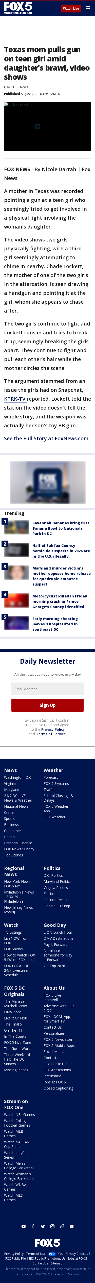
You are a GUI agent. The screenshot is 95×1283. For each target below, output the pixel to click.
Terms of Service (51, 734)
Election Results (56, 899)
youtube (24, 1226)
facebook (33, 1226)
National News (16, 806)
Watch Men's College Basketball (19, 1165)
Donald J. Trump (57, 905)
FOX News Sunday (19, 849)
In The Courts (15, 1036)
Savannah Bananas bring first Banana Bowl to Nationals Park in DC (60, 528)
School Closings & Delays (58, 798)
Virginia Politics (56, 887)
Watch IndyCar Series (16, 1155)
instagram (52, 1226)
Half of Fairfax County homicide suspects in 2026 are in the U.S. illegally (61, 551)
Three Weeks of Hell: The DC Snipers (17, 1059)
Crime (9, 812)
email (72, 1226)
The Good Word (17, 1048)
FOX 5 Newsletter (58, 1039)
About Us (54, 988)
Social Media (54, 1051)
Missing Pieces (16, 1069)
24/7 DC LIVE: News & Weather (18, 798)
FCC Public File (55, 1063)
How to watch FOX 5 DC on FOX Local (19, 957)
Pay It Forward (56, 944)
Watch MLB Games (13, 1133)
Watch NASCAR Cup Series (16, 1144)
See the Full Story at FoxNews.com (46, 438)
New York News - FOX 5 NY (18, 883)
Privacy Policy (53, 729)
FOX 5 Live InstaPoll (52, 997)
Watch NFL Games (19, 1114)
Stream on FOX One (16, 1104)
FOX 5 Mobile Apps (59, 1045)
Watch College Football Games (17, 1123)
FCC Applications (57, 1069)
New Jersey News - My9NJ (19, 909)
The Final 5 (13, 1024)
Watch (11, 925)
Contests (51, 1057)
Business (11, 824)
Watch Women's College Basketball (19, 1176)
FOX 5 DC (10, 87)
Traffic (49, 789)
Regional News (14, 871)
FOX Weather (54, 817)
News (24, 87)
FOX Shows (13, 949)
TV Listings (13, 932)
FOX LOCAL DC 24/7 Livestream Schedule (17, 970)
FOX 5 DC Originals (14, 991)
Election (50, 893)
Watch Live (71, 8)
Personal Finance (18, 842)
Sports (9, 818)
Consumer (12, 830)
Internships (53, 1076)
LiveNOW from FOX (16, 940)
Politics (52, 868)
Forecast (51, 777)
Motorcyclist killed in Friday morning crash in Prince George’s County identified (59, 601)
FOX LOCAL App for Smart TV (57, 1019)
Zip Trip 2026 (54, 965)
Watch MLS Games (13, 1197)
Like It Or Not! (15, 1018)
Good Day (55, 925)
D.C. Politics (53, 875)
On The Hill (13, 1030)
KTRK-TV (15, 398)
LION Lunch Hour (58, 932)
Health (9, 836)
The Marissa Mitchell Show (15, 1003)
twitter (43, 1226)
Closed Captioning (58, 1088)
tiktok (62, 1226)
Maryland (11, 789)
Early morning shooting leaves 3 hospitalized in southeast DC (55, 624)
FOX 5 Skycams (56, 783)
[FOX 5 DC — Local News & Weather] (18, 8)
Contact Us (53, 1027)
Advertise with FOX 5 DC (59, 1008)
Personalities (54, 1033)
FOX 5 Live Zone (17, 1042)
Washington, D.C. (18, 777)
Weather (53, 770)
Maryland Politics (57, 881)
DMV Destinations (58, 938)
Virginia (10, 783)
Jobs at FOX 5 (55, 1082)
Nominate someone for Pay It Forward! (58, 955)
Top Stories (13, 855)
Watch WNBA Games (15, 1187)
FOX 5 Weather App (56, 808)
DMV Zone (13, 1012)
